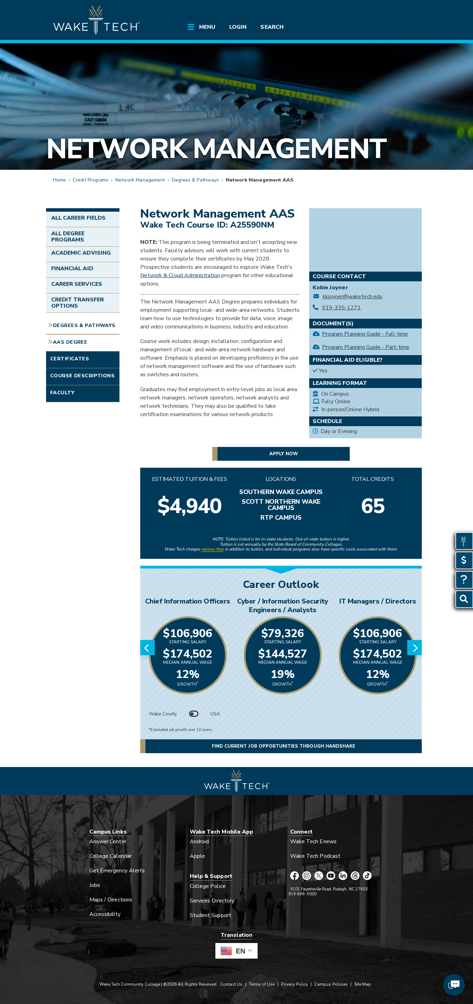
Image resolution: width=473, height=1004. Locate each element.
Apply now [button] (283, 454)
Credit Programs (90, 180)
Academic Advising (81, 253)
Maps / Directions (110, 900)
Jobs (94, 885)
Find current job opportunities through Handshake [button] (283, 746)
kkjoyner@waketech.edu (352, 296)
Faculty (62, 392)
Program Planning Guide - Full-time (365, 334)
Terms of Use (262, 984)
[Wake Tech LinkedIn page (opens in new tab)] (343, 876)
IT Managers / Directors (377, 601)
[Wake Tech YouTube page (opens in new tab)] (331, 876)
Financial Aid (72, 268)
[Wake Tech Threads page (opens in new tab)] (355, 876)
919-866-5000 (302, 894)
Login (238, 27)
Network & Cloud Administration (180, 275)
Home (59, 180)
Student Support (210, 915)
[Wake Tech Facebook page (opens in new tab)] (294, 876)
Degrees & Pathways (195, 180)
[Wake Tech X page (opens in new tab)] (318, 876)
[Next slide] (414, 647)
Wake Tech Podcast (315, 856)
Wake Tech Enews (313, 841)
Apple (197, 856)
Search (271, 27)
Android (199, 841)
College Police (208, 886)
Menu (207, 27)
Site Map (362, 984)
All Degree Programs (67, 237)
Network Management (216, 149)
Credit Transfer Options (77, 303)
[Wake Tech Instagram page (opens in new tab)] (306, 876)
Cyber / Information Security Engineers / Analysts (282, 605)
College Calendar (110, 856)
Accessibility (105, 914)
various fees (212, 549)
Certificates (69, 358)
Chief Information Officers (187, 601)
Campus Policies (331, 984)
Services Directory (212, 901)
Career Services (76, 284)
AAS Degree (70, 341)
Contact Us (231, 984)
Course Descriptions (82, 375)
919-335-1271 (341, 307)
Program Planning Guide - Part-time (366, 347)
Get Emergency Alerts (117, 870)
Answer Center (107, 841)
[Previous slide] (147, 647)
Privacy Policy (294, 984)
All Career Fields (78, 218)
